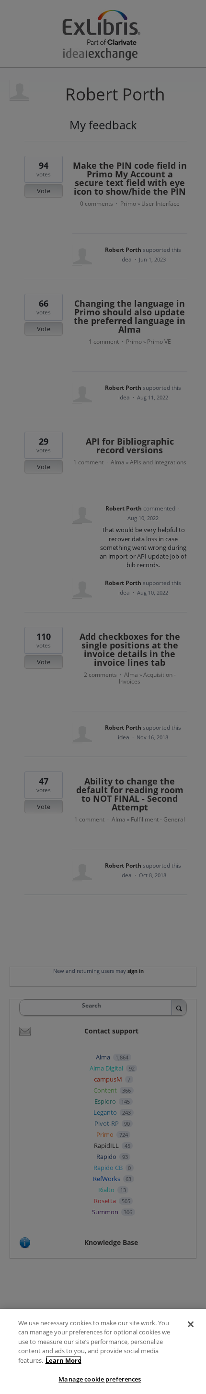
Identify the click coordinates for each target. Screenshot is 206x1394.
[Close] (190, 1324)
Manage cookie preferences (99, 1379)
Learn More (63, 1360)
